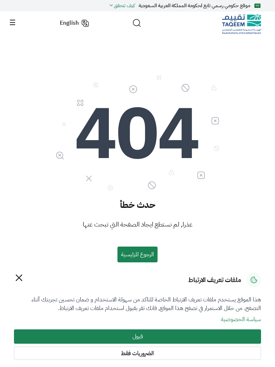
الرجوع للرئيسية (137, 254)
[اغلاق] (19, 277)
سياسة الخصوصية (241, 319)
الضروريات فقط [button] (137, 353)
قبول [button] (137, 336)
